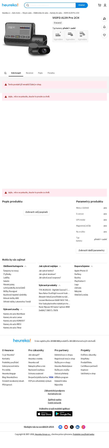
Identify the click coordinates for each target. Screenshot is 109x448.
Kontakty (6, 358)
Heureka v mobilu (35, 358)
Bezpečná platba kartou (38, 377)
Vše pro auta (27, 13)
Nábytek (77, 291)
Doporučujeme (81, 266)
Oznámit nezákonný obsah (13, 381)
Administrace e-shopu (63, 355)
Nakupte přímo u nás (36, 366)
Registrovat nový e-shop (64, 358)
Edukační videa (60, 381)
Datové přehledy (61, 373)
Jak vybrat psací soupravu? (50, 277)
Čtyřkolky (7, 274)
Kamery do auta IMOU (12, 324)
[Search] (5, 73)
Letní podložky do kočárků (14, 288)
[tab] (16, 73)
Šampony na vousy (11, 271)
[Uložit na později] (104, 35)
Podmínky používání (10, 362)
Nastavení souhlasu (36, 370)
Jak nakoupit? (34, 355)
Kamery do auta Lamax (12, 317)
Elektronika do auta (41, 13)
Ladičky (6, 277)
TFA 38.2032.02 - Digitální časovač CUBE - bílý (54, 290)
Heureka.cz (6, 13)
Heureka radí (33, 362)
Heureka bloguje (9, 373)
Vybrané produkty (48, 285)
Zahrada (77, 288)
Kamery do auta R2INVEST (14, 321)
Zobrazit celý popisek (36, 212)
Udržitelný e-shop (88, 373)
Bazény (77, 277)
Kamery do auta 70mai (12, 327)
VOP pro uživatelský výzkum (39, 381)
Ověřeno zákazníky (88, 355)
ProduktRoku (86, 362)
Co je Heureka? (8, 355)
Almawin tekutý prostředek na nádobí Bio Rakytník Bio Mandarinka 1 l (54, 297)
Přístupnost (7, 384)
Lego (76, 284)
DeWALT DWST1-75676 (48, 310)
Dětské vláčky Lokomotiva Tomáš (17, 301)
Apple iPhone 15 (81, 271)
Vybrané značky (11, 309)
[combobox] (50, 5)
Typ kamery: (64, 28)
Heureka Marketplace (63, 366)
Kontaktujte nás (54, 393)
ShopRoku (85, 358)
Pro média (6, 370)
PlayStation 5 (79, 281)
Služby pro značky (61, 370)
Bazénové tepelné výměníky (15, 295)
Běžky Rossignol (10, 291)
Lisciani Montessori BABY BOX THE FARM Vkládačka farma (54, 300)
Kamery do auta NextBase (14, 314)
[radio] (58, 36)
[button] (16, 73)
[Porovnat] (104, 18)
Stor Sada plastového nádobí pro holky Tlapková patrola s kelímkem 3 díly (54, 303)
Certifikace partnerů (89, 366)
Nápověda (58, 384)
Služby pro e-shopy (62, 362)
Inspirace (84, 370)
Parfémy (77, 274)
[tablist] (42, 73)
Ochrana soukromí (35, 373)
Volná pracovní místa (10, 366)
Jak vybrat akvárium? (47, 274)
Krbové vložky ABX (11, 298)
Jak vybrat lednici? (46, 271)
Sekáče (6, 281)
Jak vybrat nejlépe (48, 266)
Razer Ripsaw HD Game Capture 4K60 (54, 307)
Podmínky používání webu (83, 434)
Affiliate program (61, 377)
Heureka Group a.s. (42, 434)
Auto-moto (16, 13)
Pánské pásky (8, 284)
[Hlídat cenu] (104, 27)
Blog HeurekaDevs (10, 377)
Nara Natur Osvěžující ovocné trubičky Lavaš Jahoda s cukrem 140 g (54, 293)
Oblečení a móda (81, 295)
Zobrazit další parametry (91, 250)
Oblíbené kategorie (13, 266)
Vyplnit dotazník (54, 402)
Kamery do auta (56, 13)
